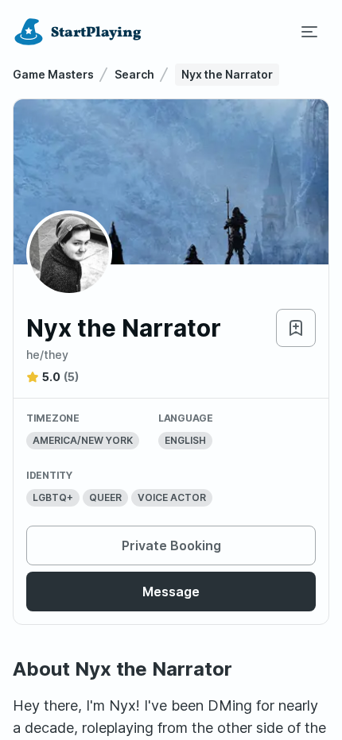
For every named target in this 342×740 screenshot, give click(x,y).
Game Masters (53, 74)
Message (171, 591)
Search (134, 74)
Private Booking (171, 545)
